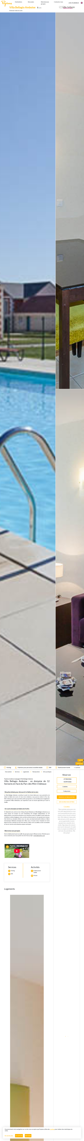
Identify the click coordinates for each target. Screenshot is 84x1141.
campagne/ (18, 779)
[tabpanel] (66, 920)
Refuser (28, 1135)
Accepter (19, 1135)
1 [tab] (65, 1035)
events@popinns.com (39, 835)
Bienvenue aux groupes (45, 3)
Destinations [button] (18, 2)
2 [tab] (68, 1035)
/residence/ (12, 779)
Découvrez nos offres (66, 802)
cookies (52, 1129)
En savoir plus (9, 1135)
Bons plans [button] (31, 2)
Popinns (6, 779)
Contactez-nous (58, 2)
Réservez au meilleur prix (67, 797)
